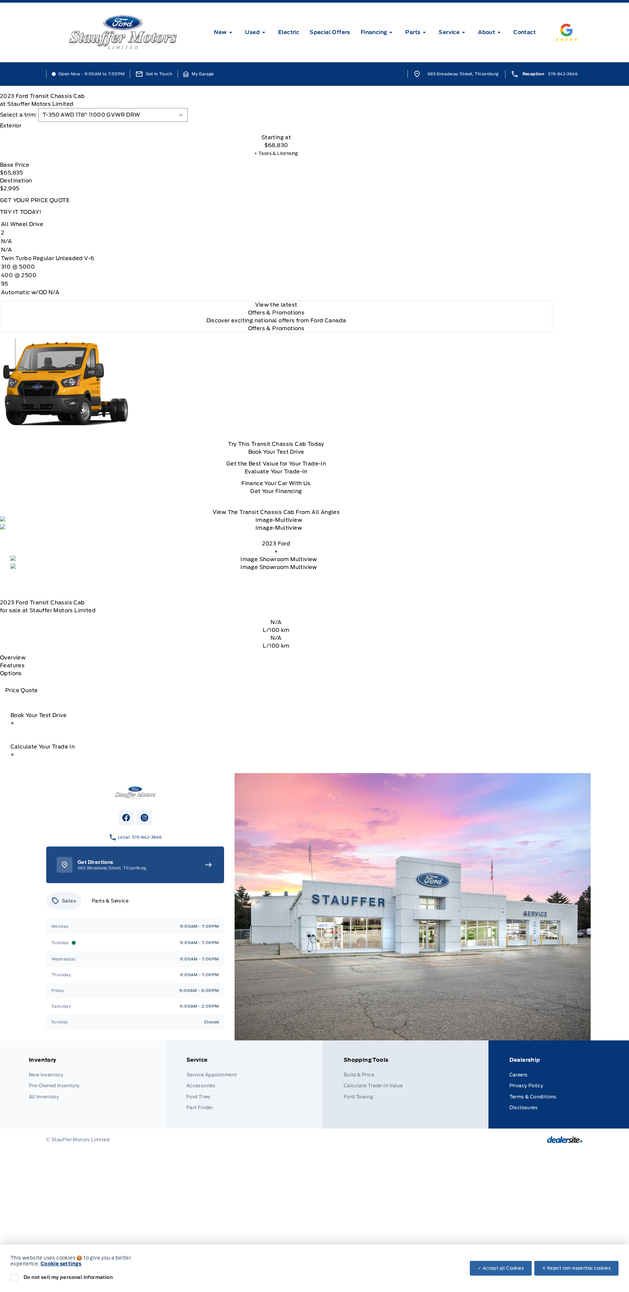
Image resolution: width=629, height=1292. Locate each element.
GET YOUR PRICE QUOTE (34, 200)
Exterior (10, 126)
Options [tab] (11, 673)
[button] (198, 74)
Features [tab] (12, 665)
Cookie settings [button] (61, 1264)
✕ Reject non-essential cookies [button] (576, 1268)
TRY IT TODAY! (20, 212)
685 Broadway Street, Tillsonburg (463, 73)
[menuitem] (224, 32)
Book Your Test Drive (276, 452)
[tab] (276, 126)
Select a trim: (18, 115)
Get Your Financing (276, 491)
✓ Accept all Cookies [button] (501, 1268)
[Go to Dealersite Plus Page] (565, 1139)
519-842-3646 (563, 73)
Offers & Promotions (276, 328)
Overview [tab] (13, 658)
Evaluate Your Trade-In (276, 471)
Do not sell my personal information (68, 1277)
